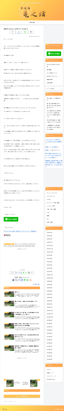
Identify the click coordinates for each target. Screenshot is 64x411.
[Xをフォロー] (16, 280)
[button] (31, 32)
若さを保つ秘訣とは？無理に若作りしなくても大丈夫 (53, 121)
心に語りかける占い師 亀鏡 (54, 141)
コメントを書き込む (22, 396)
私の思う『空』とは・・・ (53, 76)
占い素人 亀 (58, 164)
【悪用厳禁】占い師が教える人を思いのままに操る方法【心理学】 (53, 127)
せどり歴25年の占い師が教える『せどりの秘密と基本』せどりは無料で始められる (53, 114)
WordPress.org (51, 379)
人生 (27, 244)
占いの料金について (52, 73)
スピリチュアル (7, 244)
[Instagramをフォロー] (22, 280)
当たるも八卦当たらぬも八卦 (53, 65)
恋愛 (10, 246)
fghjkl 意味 (49, 82)
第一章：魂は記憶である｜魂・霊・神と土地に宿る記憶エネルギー (53, 105)
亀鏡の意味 (49, 79)
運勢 (27, 246)
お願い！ (48, 147)
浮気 (13, 246)
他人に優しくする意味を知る (53, 99)
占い (13, 244)
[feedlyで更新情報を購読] (27, 280)
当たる (6, 246)
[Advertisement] (22, 258)
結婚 (20, 246)
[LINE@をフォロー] (25, 280)
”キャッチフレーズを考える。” (54, 139)
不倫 (24, 244)
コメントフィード (51, 376)
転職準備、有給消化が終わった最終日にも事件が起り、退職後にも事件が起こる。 (54, 162)
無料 (17, 246)
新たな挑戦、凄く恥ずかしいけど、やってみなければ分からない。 (53, 155)
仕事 (31, 244)
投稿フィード (50, 373)
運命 (30, 246)
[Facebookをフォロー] (19, 280)
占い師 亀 (54, 147)
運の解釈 (49, 70)
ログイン (49, 369)
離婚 (33, 246)
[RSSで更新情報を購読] (30, 280)
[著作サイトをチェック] (13, 280)
